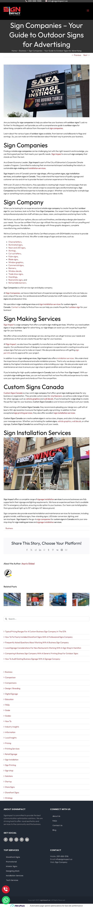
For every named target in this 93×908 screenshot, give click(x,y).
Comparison (10, 677)
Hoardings (12, 277)
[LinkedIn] (27, 839)
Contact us (16, 307)
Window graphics (15, 262)
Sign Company (61, 862)
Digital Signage (11, 694)
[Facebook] (6, 839)
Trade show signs (15, 274)
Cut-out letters (14, 253)
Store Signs (10, 787)
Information (10, 732)
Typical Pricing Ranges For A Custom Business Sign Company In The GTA (35, 631)
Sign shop (9, 770)
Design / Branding (12, 688)
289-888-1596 (62, 856)
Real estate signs (15, 280)
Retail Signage (11, 754)
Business (9, 528)
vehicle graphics (64, 421)
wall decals (76, 421)
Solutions (9, 776)
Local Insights (11, 737)
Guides (8, 716)
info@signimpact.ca (64, 859)
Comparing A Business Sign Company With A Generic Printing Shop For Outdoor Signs (41, 653)
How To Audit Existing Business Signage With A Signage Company (32, 659)
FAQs (7, 705)
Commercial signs (15, 265)
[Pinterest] (22, 839)
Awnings (12, 250)
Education (9, 699)
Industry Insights (12, 726)
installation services (65, 358)
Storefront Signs (12, 792)
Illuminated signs (15, 245)
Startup (8, 781)
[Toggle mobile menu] (88, 10)
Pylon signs (13, 256)
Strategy (9, 798)
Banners (12, 268)
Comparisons (10, 683)
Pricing (8, 743)
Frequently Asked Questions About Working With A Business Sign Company (37, 642)
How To (8, 721)
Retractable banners (17, 283)
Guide (7, 710)
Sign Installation (11, 759)
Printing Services (12, 748)
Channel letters (14, 242)
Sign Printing (10, 765)
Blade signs (13, 259)
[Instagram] (16, 839)
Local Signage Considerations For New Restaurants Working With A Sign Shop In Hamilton (43, 648)
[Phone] (6, 889)
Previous (77, 55)
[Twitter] (11, 839)
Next (85, 55)
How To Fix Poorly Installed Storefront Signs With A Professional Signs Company (39, 637)
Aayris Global (28, 563)
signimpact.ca (45, 900)
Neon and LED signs (16, 247)
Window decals (14, 271)
